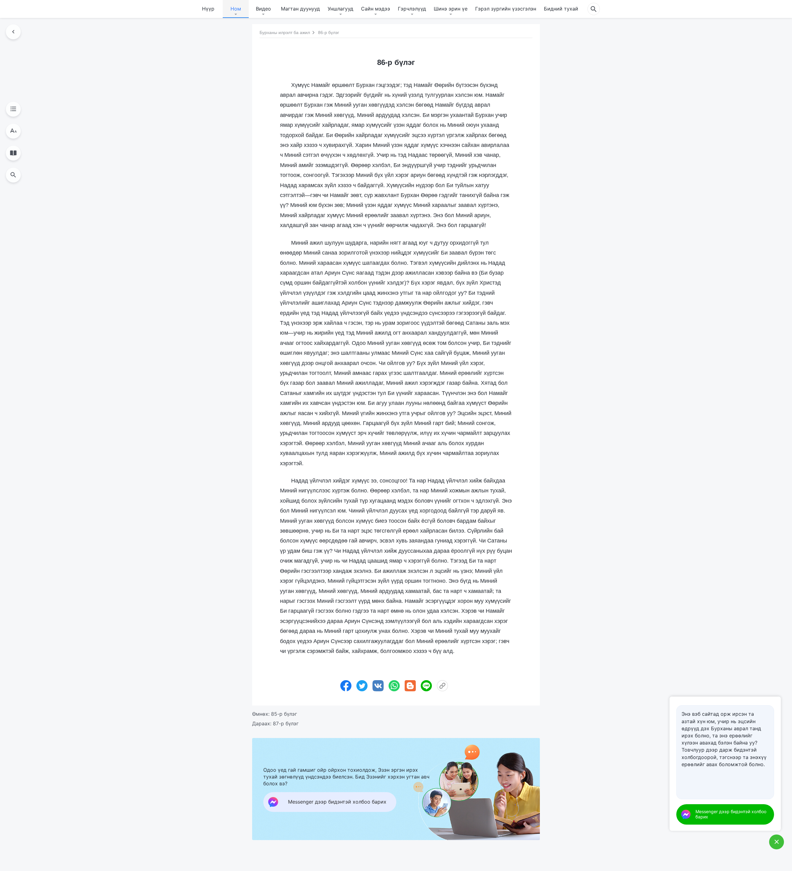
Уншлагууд (340, 9)
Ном (235, 9)
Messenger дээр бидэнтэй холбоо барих (730, 814)
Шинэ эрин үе (450, 9)
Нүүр (208, 9)
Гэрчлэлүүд (412, 9)
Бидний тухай (561, 9)
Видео (263, 9)
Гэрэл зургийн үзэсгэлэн (505, 9)
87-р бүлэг (286, 723)
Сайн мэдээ (375, 9)
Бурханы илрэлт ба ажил (285, 32)
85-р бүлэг (284, 714)
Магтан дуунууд (300, 9)
